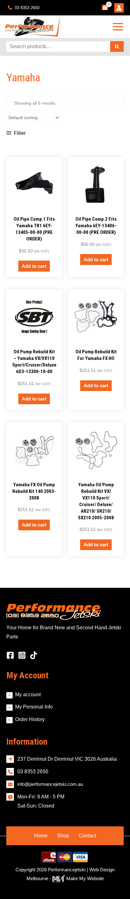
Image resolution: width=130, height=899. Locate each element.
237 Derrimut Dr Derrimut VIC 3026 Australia (67, 759)
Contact (87, 835)
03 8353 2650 (26, 8)
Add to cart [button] (34, 266)
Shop (63, 835)
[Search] (117, 46)
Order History (30, 719)
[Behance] (34, 655)
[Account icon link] (119, 8)
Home (41, 835)
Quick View (34, 206)
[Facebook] (10, 655)
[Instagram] (22, 655)
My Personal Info (34, 706)
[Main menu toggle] (118, 26)
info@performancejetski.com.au (50, 784)
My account (28, 694)
